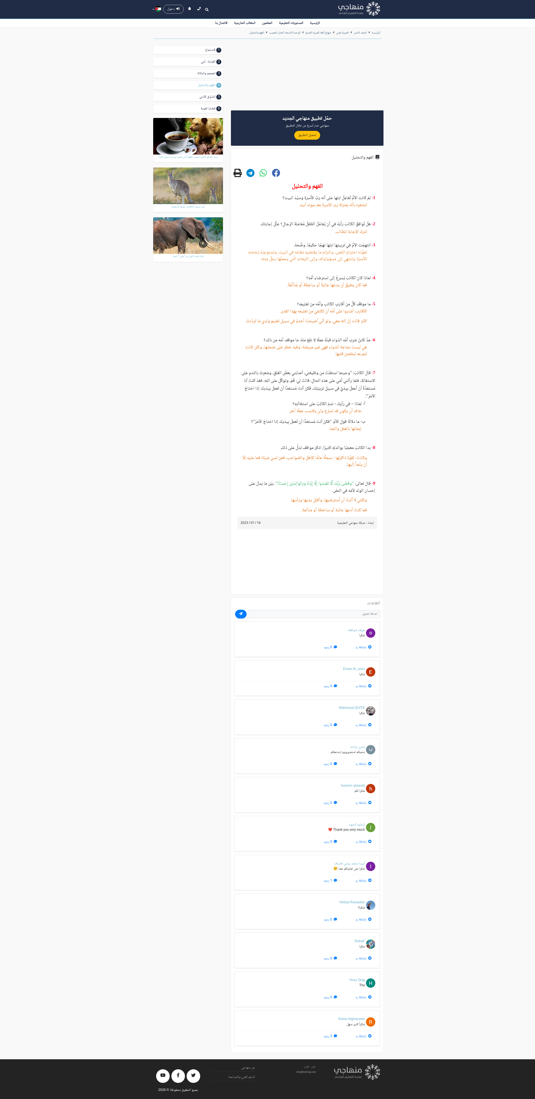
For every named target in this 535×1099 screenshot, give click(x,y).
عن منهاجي (248, 1068)
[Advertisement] (307, 76)
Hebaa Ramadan (352, 902)
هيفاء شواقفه (356, 630)
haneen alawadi (353, 786)
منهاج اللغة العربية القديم (318, 32)
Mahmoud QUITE (352, 708)
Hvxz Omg (357, 980)
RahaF (360, 941)
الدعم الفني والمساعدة (241, 1077)
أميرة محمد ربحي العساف (349, 863)
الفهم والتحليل (256, 32)
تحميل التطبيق (307, 135)
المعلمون (267, 23)
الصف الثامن (360, 32)
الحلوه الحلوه (357, 825)
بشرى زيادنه (357, 747)
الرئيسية (315, 23)
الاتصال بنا (221, 23)
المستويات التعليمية (291, 23)
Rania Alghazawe (351, 1019)
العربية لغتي (342, 32)
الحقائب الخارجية (244, 23)
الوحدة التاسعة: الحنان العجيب (285, 32)
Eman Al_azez (354, 669)
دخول (171, 9)
